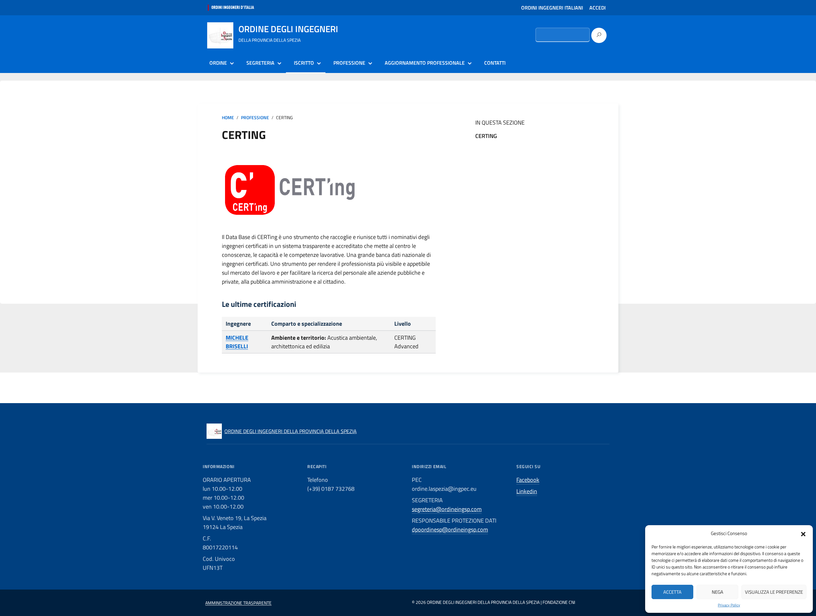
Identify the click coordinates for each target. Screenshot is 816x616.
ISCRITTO (304, 63)
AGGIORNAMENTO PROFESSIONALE (425, 63)
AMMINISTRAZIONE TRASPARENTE (238, 602)
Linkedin (526, 491)
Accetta (672, 592)
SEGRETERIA (260, 63)
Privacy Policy (729, 605)
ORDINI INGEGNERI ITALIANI (552, 7)
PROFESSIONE (349, 63)
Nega (717, 592)
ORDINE (218, 63)
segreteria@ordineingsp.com (447, 509)
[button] (803, 533)
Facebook (527, 479)
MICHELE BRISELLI (237, 342)
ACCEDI (597, 7)
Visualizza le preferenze (774, 592)
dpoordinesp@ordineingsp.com (450, 529)
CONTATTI (495, 63)
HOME (228, 117)
